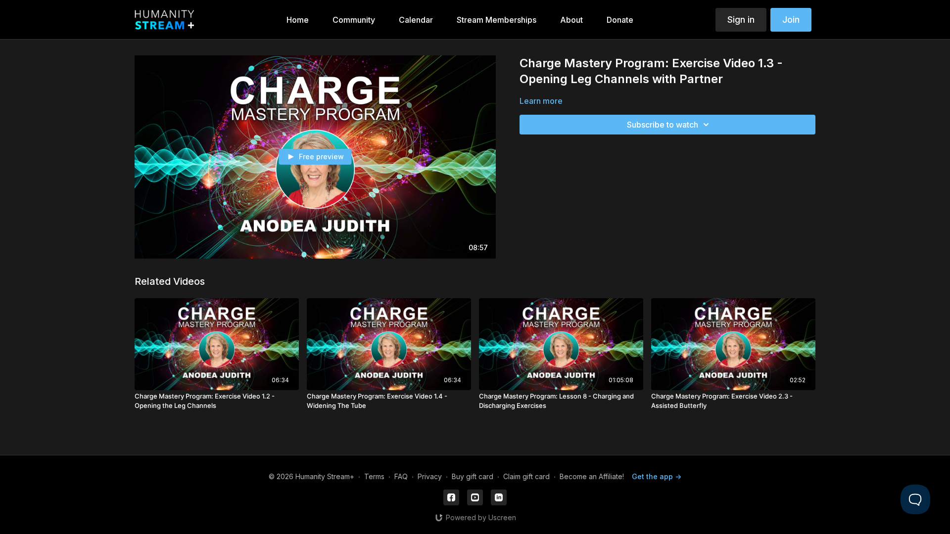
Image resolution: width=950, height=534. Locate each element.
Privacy (430, 476)
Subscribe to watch (662, 125)
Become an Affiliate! (592, 476)
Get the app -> (656, 476)
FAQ (401, 476)
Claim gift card (526, 476)
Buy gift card (472, 476)
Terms (374, 476)
